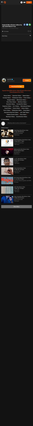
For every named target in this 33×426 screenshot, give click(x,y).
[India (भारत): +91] (9, 30)
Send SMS (19, 30)
